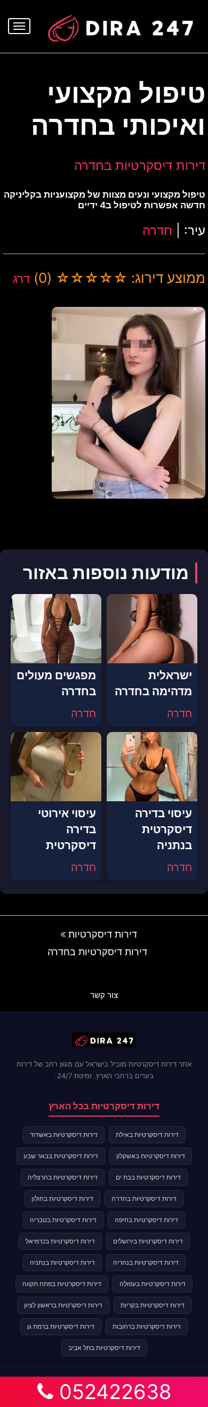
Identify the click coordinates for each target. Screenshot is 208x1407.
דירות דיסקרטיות (102, 934)
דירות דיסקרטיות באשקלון (150, 1156)
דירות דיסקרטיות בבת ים (148, 1177)
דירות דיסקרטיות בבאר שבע (60, 1156)
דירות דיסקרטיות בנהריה (146, 1262)
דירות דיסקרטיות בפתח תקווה (61, 1284)
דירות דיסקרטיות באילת (147, 1134)
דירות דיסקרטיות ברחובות (147, 1326)
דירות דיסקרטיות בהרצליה (63, 1177)
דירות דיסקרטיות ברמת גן (60, 1326)
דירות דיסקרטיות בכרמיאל (60, 1241)
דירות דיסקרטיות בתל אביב (104, 1348)
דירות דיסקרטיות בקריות (153, 1305)
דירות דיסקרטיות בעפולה (152, 1284)
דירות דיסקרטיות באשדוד (64, 1134)
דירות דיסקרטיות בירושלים (148, 1241)
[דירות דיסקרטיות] (120, 25)
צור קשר (104, 995)
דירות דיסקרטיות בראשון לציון (63, 1305)
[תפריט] (19, 26)
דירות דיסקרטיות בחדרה (139, 165)
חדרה (157, 230)
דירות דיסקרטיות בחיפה (146, 1220)
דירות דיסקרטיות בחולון (62, 1198)
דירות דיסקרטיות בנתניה (62, 1262)
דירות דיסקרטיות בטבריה (63, 1220)
